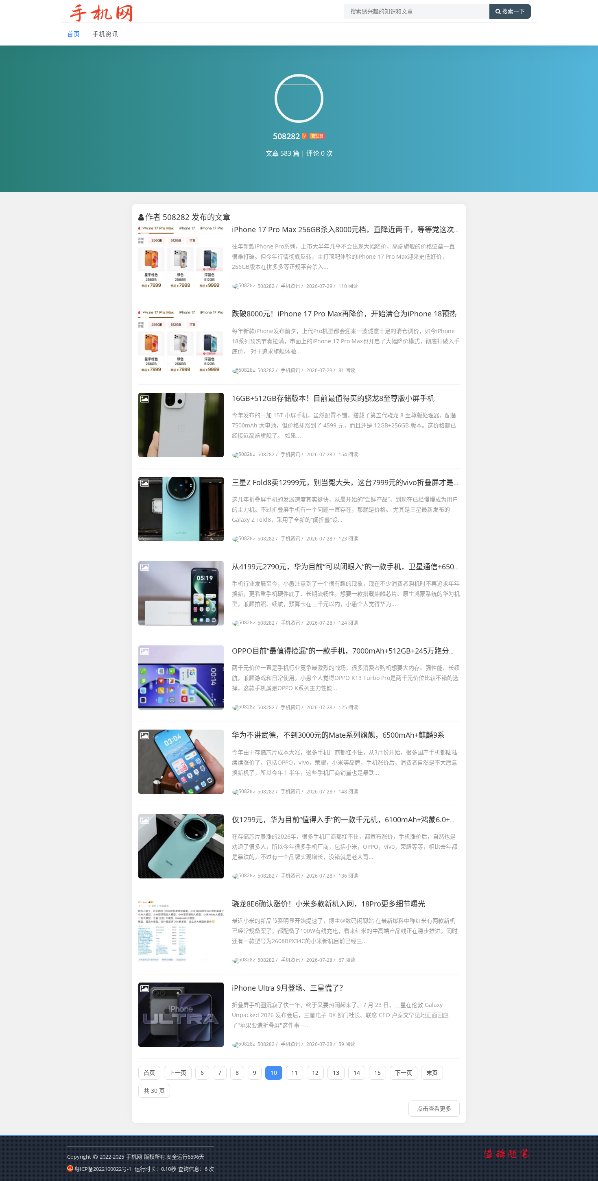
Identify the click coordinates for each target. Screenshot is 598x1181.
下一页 (403, 1072)
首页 (73, 34)
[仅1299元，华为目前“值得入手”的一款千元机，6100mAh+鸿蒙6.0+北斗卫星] (181, 846)
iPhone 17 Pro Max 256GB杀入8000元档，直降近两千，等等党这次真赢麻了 (357, 229)
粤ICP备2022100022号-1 (102, 1168)
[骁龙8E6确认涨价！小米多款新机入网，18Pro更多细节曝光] (181, 930)
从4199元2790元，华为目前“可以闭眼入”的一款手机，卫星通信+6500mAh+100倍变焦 (372, 566)
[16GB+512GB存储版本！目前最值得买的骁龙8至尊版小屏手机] (181, 425)
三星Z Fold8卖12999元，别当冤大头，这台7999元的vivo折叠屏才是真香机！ (357, 482)
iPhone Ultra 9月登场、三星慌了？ (289, 988)
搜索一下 (513, 11)
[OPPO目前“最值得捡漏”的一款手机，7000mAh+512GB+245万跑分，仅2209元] (181, 677)
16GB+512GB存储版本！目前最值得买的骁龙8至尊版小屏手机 (333, 398)
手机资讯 (105, 34)
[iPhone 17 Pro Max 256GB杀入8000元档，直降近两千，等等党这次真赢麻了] (181, 256)
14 (357, 1072)
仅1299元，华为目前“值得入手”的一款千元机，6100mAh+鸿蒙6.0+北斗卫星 (355, 819)
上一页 (177, 1072)
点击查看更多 (434, 1108)
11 (294, 1072)
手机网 (134, 1156)
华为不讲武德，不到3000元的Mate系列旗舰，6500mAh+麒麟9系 (338, 735)
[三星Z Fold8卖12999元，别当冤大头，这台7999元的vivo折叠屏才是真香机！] (181, 509)
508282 (266, 286)
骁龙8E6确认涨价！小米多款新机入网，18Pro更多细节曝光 (328, 904)
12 (315, 1072)
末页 (432, 1072)
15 (377, 1072)
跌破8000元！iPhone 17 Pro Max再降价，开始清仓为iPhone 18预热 (344, 313)
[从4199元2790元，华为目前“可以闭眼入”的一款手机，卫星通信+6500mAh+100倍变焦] (181, 593)
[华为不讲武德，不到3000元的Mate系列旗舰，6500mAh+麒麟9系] (181, 762)
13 (336, 1072)
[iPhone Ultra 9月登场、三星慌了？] (181, 1015)
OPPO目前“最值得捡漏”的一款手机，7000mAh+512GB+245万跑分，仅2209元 (359, 651)
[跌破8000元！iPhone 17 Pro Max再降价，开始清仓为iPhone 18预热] (181, 340)
